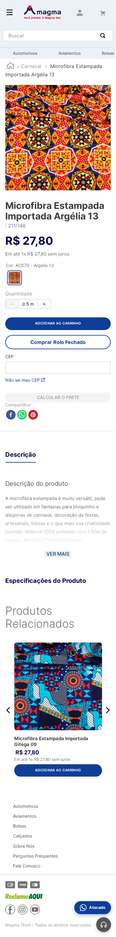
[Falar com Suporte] (103, 924)
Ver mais (57, 554)
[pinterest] (33, 415)
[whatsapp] (22, 415)
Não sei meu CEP (22, 380)
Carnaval (31, 66)
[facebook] (11, 415)
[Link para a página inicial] (10, 66)
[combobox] (58, 35)
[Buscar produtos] (104, 35)
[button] (14, 278)
